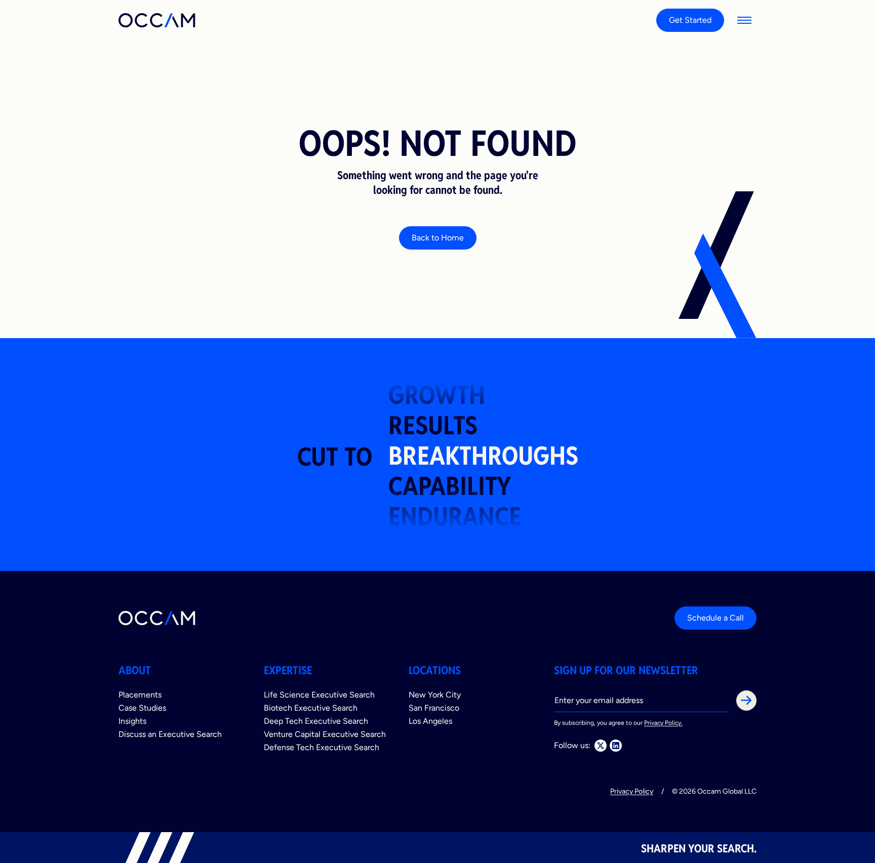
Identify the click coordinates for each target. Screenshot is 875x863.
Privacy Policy (631, 791)
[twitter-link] (600, 745)
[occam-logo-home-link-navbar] (157, 20)
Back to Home (438, 237)
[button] (744, 20)
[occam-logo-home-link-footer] (157, 618)
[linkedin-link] (616, 745)
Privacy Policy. (663, 722)
